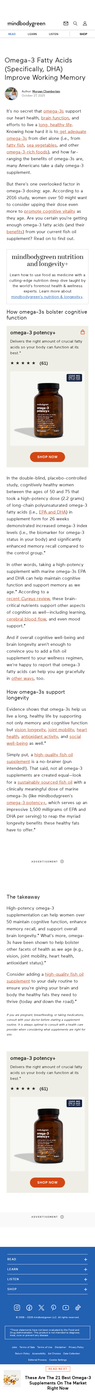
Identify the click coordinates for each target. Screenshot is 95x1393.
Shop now (47, 457)
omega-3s (53, 111)
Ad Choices (54, 1353)
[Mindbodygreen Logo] (26, 23)
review (43, 598)
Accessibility (39, 1353)
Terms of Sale (27, 1347)
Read (47, 1259)
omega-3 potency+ (26, 802)
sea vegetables (42, 145)
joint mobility (61, 729)
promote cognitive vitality (49, 211)
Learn (47, 1269)
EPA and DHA (52, 512)
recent (14, 598)
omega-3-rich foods (27, 152)
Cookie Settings (58, 1359)
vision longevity (30, 729)
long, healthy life (55, 124)
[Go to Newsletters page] (66, 23)
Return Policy (22, 1353)
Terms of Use (44, 1347)
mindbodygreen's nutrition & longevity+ (47, 297)
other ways (22, 678)
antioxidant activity (39, 736)
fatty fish (15, 145)
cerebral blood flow (26, 619)
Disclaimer (60, 1347)
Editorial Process (37, 1359)
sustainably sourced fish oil (45, 782)
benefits (15, 231)
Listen (47, 1279)
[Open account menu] (85, 23)
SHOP (83, 34)
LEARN (32, 34)
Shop (47, 1289)
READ (12, 34)
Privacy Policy (76, 1347)
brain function (55, 117)
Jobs (14, 1347)
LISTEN (53, 34)
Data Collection (71, 1353)
